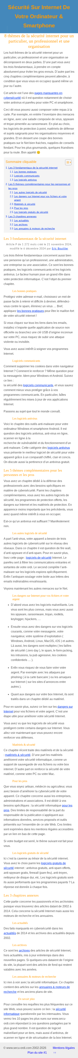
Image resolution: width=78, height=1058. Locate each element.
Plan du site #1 (37, 1052)
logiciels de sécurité (39, 557)
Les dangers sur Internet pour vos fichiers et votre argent (40, 198)
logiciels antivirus (59, 447)
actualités (10, 933)
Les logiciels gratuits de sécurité (31, 212)
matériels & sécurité (17, 754)
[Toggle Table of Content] (66, 162)
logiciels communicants (38, 385)
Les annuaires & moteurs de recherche (34, 228)
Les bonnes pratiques (25, 171)
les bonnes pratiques (30, 310)
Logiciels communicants (27, 175)
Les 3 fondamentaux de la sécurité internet (33, 167)
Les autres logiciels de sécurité (30, 192)
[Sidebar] (3, 29)
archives (24, 950)
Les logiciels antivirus (25, 179)
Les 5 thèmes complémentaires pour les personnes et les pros (39, 186)
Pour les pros (21, 208)
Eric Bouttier (60, 248)
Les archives (21, 224)
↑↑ (54, 1052)
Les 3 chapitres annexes (22, 216)
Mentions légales (64, 1047)
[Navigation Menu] (74, 29)
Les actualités (21, 220)
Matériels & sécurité (24, 204)
